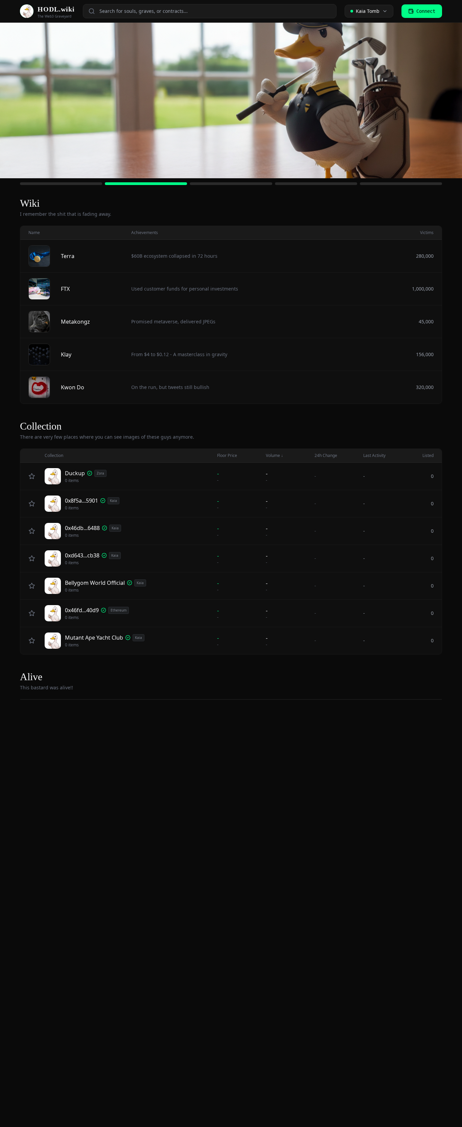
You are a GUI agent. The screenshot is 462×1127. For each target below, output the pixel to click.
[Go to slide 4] (316, 183)
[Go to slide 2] (146, 183)
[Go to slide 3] (231, 183)
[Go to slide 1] (61, 183)
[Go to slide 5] (401, 183)
